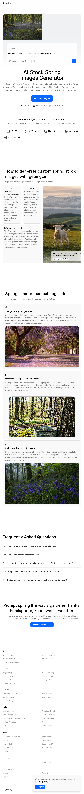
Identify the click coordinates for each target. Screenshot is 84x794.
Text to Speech (47, 659)
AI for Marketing (8, 711)
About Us (45, 773)
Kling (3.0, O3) (8, 747)
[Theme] (15, 789)
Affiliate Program (8, 769)
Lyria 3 (44, 751)
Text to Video (47, 694)
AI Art (4, 726)
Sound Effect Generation (11, 662)
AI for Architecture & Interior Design (15, 718)
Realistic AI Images (9, 722)
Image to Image (8, 701)
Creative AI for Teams (10, 694)
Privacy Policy (47, 762)
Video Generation (48, 655)
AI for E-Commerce (49, 715)
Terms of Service (9, 766)
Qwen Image (46, 740)
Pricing (44, 769)
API (4, 762)
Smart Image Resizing (49, 676)
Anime (44, 722)
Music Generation (9, 659)
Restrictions (46, 766)
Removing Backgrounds (11, 680)
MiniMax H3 (7, 751)
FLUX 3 (5, 740)
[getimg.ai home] (7, 790)
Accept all (40, 787)
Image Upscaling (48, 673)
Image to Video (8, 697)
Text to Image (47, 697)
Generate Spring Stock (40, 625)
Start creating (40, 98)
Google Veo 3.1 (47, 744)
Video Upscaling (9, 676)
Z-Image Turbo (8, 744)
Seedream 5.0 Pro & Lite (11, 737)
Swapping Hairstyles (10, 683)
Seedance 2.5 (47, 747)
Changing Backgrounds (50, 680)
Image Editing (7, 673)
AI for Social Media (49, 711)
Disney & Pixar (47, 726)
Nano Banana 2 (47, 737)
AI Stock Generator (49, 718)
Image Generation (9, 655)
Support (5, 777)
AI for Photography (9, 715)
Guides (5, 773)
